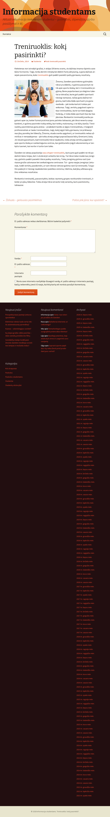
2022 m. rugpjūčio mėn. (85, 381)
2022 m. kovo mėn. (83, 402)
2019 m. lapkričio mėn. (85, 503)
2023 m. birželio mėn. (84, 348)
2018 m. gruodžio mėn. (85, 536)
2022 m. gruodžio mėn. (85, 365)
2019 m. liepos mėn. (84, 519)
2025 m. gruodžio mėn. (85, 319)
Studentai (37, 61)
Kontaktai (7, 34)
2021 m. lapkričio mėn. (85, 415)
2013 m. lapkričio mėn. (85, 791)
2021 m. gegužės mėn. (85, 432)
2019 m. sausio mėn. (84, 532)
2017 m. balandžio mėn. (85, 620)
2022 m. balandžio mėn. (85, 398)
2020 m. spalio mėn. (84, 457)
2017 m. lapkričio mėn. (85, 590)
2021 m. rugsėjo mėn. (84, 423)
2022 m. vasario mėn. (84, 406)
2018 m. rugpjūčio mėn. (85, 553)
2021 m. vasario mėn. (84, 440)
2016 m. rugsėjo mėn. (84, 649)
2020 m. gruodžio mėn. (85, 448)
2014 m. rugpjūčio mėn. (85, 754)
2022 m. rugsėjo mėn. (84, 377)
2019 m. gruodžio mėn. (85, 498)
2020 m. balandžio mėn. (85, 482)
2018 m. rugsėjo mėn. (84, 549)
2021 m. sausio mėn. (84, 444)
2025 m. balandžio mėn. (85, 327)
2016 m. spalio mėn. (84, 645)
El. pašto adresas (22, 266)
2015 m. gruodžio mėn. (85, 687)
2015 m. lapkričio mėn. (85, 691)
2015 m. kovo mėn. (83, 724)
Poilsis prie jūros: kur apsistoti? (89, 200)
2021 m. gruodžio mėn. (85, 411)
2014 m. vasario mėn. (84, 779)
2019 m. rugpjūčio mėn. (85, 515)
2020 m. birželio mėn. (84, 473)
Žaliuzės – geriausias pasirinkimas (22, 200)
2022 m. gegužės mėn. (85, 394)
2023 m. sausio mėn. (84, 360)
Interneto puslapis (19, 275)
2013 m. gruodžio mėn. (85, 787)
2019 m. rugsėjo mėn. (84, 511)
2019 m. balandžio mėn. (85, 528)
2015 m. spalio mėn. (84, 695)
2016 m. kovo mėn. (83, 674)
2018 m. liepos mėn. (84, 557)
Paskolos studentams (14, 377)
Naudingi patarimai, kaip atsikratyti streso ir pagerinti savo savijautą (54, 339)
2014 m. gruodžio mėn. (85, 737)
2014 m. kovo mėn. (83, 774)
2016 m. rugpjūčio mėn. (85, 653)
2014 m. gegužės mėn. (85, 766)
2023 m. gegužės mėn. (85, 352)
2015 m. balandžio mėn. (85, 720)
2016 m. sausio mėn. (84, 682)
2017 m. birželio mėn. (84, 611)
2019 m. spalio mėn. (84, 507)
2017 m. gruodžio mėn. (85, 586)
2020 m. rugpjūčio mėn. (85, 465)
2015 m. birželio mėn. (84, 712)
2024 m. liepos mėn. (84, 331)
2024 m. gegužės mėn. (85, 340)
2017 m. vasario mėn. (84, 628)
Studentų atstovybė (13, 385)
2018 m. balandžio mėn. (85, 570)
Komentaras (20, 227)
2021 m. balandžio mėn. (85, 436)
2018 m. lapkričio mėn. (85, 540)
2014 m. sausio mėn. (84, 783)
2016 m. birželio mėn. (84, 662)
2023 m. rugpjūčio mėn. (85, 344)
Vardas (18, 258)
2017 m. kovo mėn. (83, 624)
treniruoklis (43, 75)
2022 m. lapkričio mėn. (85, 369)
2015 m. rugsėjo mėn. (84, 699)
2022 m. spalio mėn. (84, 373)
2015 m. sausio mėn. (84, 733)
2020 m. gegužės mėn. (85, 478)
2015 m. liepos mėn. (84, 708)
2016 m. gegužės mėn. (85, 666)
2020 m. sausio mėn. (84, 494)
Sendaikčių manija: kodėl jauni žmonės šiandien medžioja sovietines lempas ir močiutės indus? (19, 343)
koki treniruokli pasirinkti (56, 61)
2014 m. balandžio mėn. (85, 770)
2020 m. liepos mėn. (84, 469)
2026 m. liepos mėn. (84, 314)
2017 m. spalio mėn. (84, 595)
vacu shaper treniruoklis (54, 152)
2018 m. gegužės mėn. (85, 565)
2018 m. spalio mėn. (84, 544)
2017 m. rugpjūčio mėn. (85, 603)
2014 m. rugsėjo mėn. (84, 749)
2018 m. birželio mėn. (84, 561)
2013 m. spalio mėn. (84, 795)
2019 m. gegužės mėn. (85, 524)
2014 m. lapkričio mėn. (85, 741)
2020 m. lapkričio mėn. (85, 452)
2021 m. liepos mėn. (84, 427)
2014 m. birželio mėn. (84, 762)
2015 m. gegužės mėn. (85, 716)
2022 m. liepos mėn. (84, 386)
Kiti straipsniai (11, 368)
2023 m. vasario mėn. (84, 356)
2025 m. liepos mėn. (84, 323)
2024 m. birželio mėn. (84, 335)
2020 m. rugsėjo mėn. (84, 461)
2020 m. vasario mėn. (84, 490)
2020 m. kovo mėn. (83, 486)
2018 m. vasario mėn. (84, 578)
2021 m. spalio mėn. (84, 419)
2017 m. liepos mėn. (84, 607)
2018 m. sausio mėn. (84, 582)
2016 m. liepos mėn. (84, 657)
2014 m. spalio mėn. (84, 745)
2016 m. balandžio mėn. (85, 670)
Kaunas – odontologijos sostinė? (18, 329)
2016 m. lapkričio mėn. (85, 641)
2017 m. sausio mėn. (84, 632)
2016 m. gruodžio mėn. (85, 636)
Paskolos (9, 372)
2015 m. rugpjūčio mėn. (85, 703)
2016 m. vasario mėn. (84, 678)
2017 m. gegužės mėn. (85, 616)
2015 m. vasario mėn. (84, 728)
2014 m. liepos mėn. (84, 758)
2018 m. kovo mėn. (83, 574)
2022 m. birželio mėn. (84, 390)
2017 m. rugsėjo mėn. (84, 599)
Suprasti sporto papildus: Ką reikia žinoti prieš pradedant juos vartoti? (53, 348)
